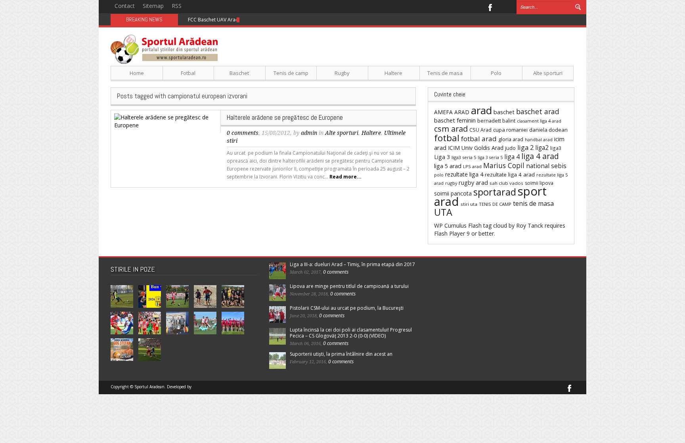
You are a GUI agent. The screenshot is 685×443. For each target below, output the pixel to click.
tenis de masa (533, 203)
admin (309, 133)
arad (481, 110)
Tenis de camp (291, 73)
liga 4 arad (540, 156)
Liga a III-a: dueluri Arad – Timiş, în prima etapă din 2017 (352, 264)
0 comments (242, 133)
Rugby (342, 73)
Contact (125, 6)
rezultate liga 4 (464, 174)
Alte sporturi (548, 73)
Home (137, 73)
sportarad (494, 192)
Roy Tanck (529, 225)
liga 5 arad (447, 166)
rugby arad (473, 182)
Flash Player (449, 233)
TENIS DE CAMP (495, 204)
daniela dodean (548, 129)
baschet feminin (455, 120)
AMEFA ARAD (451, 112)
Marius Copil (503, 165)
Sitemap (153, 6)
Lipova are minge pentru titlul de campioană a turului (349, 286)
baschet (504, 112)
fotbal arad (479, 138)
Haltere (393, 73)
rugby (451, 183)
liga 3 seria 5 (490, 157)
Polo (496, 73)
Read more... (345, 176)
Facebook (489, 6)
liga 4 (512, 156)
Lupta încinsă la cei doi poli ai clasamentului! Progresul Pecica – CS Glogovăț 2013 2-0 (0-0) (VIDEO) (351, 332)
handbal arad (539, 139)
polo (439, 175)
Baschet (239, 73)
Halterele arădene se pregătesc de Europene (285, 117)
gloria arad (510, 139)
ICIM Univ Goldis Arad (475, 148)
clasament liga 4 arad (539, 121)
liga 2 (525, 147)
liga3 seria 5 (464, 157)
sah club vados (506, 183)
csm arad (451, 128)
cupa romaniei (510, 129)
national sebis (546, 165)
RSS (177, 6)
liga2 (542, 147)
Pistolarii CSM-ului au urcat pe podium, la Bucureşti (347, 308)
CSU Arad (480, 130)
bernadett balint (496, 120)
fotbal (446, 138)
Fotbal (188, 73)
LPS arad (472, 166)
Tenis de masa (445, 73)
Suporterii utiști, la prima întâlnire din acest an (341, 354)
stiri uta (469, 204)
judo (510, 148)
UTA (443, 212)
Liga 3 (442, 157)
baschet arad (537, 111)
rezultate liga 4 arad (510, 174)
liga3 (555, 148)
